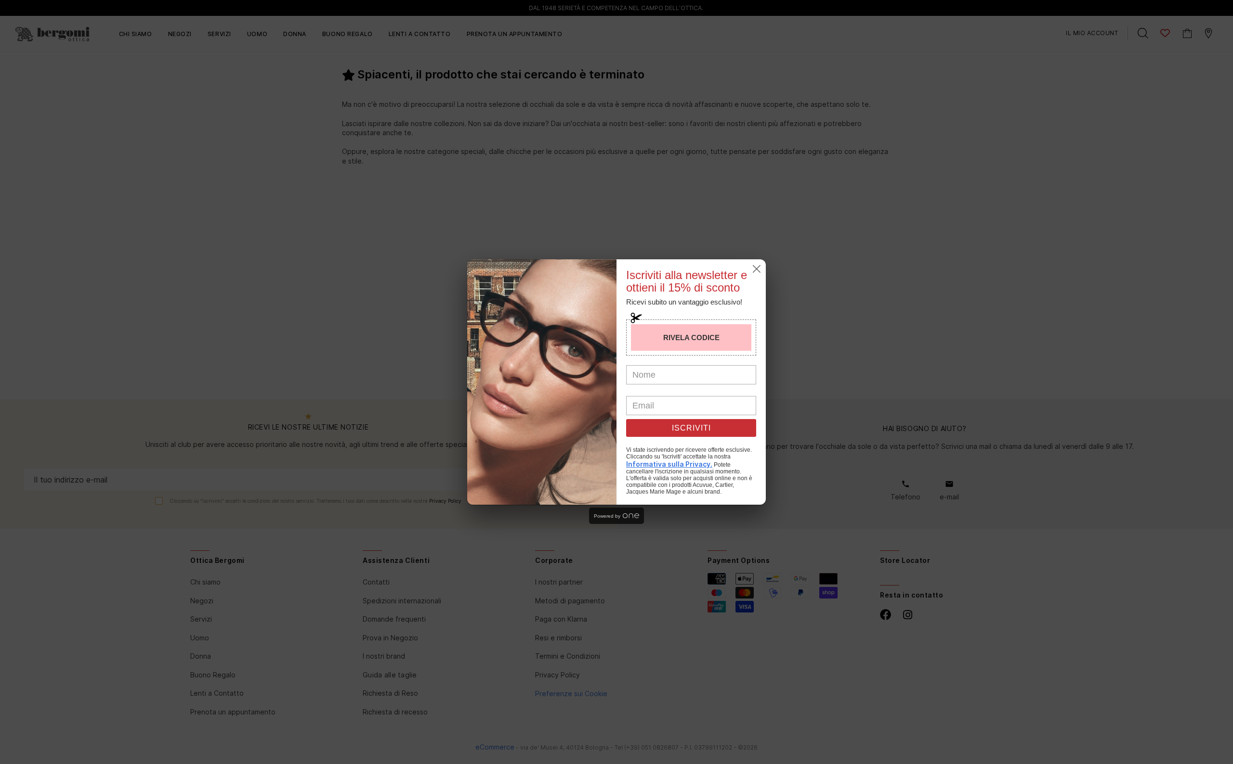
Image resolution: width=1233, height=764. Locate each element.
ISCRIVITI (691, 428)
